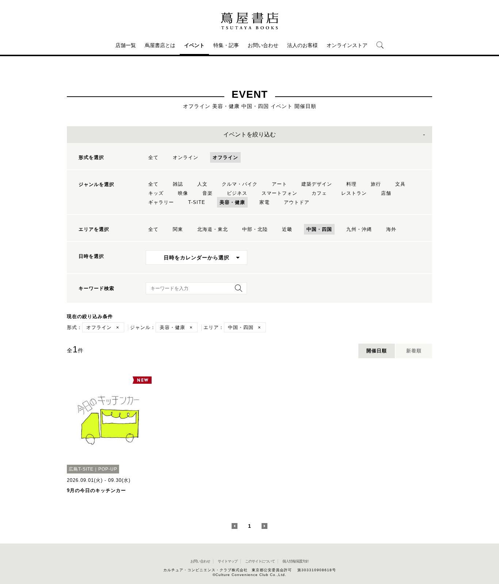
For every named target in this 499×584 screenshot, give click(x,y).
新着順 (414, 350)
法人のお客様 (302, 45)
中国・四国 (319, 229)
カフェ (319, 193)
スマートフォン (279, 193)
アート (279, 184)
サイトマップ (227, 561)
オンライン (185, 157)
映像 (183, 193)
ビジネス (237, 193)
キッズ (156, 193)
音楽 (207, 193)
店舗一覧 (125, 45)
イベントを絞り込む (249, 134)
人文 (202, 184)
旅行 (376, 184)
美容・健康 (232, 202)
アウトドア (296, 202)
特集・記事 (226, 45)
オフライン (225, 157)
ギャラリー (161, 202)
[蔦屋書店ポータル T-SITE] (249, 21)
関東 (178, 229)
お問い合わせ (263, 45)
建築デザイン (316, 184)
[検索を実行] (236, 291)
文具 (400, 184)
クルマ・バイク (240, 184)
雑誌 (178, 184)
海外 (391, 229)
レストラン (354, 193)
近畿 (287, 229)
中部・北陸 (255, 229)
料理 (351, 184)
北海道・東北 (212, 229)
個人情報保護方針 (295, 561)
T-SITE (196, 202)
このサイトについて (260, 561)
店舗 (386, 193)
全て (153, 157)
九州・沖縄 (359, 229)
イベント (194, 45)
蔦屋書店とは (160, 45)
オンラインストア (347, 45)
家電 (264, 202)
